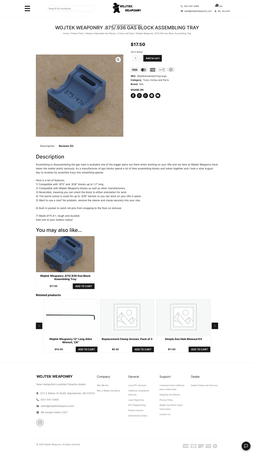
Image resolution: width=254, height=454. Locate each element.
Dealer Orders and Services (204, 385)
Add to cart (152, 58)
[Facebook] (133, 95)
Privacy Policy (166, 400)
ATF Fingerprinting (137, 405)
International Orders (137, 415)
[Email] (157, 95)
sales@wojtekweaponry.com (198, 11)
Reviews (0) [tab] (66, 146)
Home (66, 33)
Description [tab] (47, 146)
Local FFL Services (137, 385)
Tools (146, 80)
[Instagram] (139, 95)
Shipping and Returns (169, 394)
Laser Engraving (136, 400)
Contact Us (164, 414)
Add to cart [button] (83, 286)
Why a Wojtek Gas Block (108, 390)
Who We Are (102, 385)
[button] (118, 59)
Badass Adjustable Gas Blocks (101, 33)
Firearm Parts (77, 33)
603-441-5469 (191, 6)
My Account (223, 11)
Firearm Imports (135, 410)
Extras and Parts (126, 33)
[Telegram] (151, 95)
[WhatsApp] (145, 95)
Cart (220, 6)
